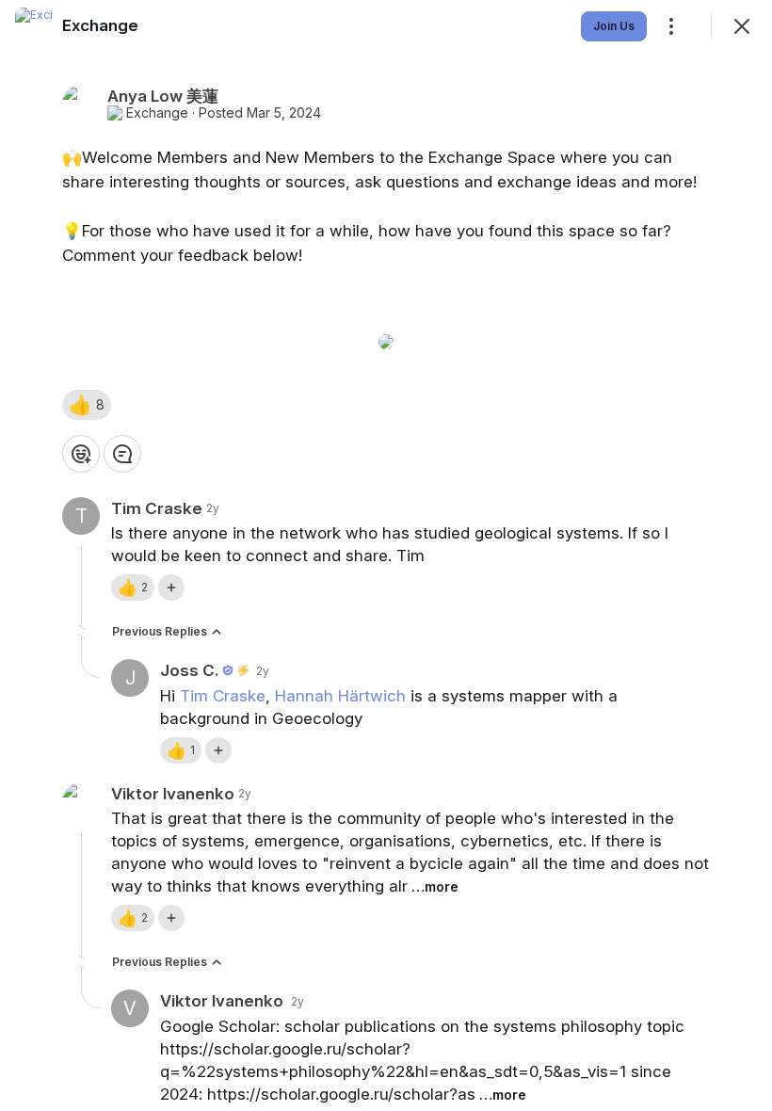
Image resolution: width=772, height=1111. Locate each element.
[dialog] (386, 555)
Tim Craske (222, 695)
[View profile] (34, 26)
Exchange (157, 113)
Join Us (614, 26)
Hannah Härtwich (340, 695)
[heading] (100, 25)
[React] (81, 454)
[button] (86, 405)
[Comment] (122, 454)
